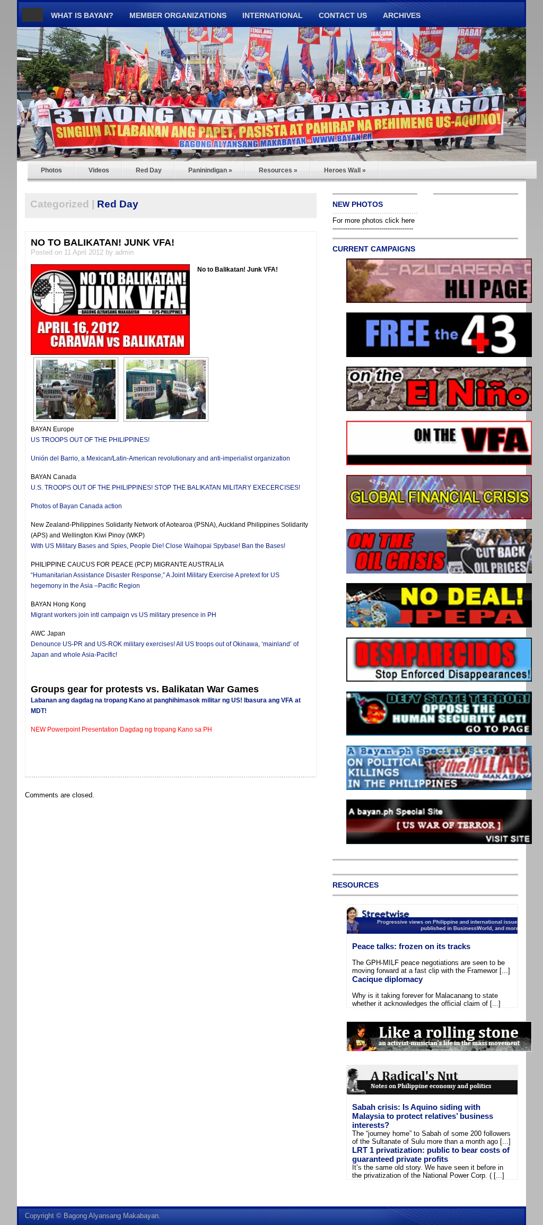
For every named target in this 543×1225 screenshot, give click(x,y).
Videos (99, 170)
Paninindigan (210, 170)
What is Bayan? (82, 15)
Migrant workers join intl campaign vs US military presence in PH (123, 615)
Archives (402, 15)
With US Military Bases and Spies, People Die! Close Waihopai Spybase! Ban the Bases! (158, 546)
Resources (278, 170)
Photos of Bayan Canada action (76, 506)
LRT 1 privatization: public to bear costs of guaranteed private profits (431, 1154)
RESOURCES (355, 885)
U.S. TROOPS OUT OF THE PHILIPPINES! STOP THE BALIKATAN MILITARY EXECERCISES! (165, 487)
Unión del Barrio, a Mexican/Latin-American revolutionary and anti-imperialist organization (160, 458)
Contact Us (343, 15)
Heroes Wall (345, 170)
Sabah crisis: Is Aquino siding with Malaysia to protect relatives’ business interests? (422, 1116)
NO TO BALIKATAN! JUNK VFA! (102, 242)
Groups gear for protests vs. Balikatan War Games (145, 689)
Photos (51, 170)
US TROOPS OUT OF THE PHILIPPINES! (90, 440)
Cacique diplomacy (387, 979)
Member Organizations (177, 15)
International (272, 15)
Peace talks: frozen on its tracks (411, 946)
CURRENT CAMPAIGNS (373, 249)
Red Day (149, 170)
